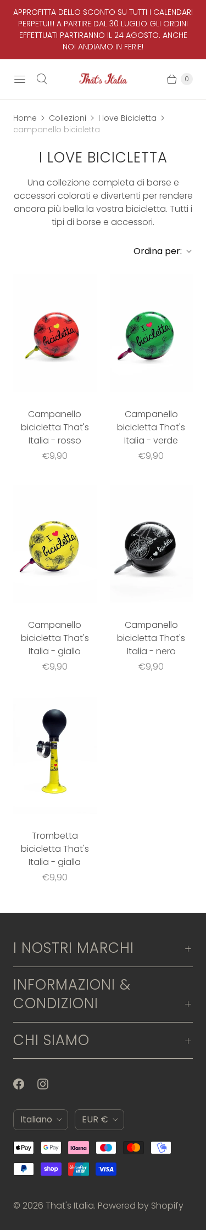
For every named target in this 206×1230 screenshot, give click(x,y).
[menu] (20, 79)
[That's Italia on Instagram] (49, 1084)
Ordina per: (154, 251)
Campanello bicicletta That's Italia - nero (151, 638)
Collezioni (67, 118)
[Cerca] (42, 79)
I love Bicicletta (127, 118)
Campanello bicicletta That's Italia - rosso (55, 427)
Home (25, 118)
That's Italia (70, 1205)
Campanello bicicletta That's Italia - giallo (55, 638)
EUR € (95, 1119)
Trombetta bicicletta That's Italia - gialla (55, 848)
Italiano (36, 1119)
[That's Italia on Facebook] (25, 1084)
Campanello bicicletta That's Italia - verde (151, 427)
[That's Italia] (103, 79)
